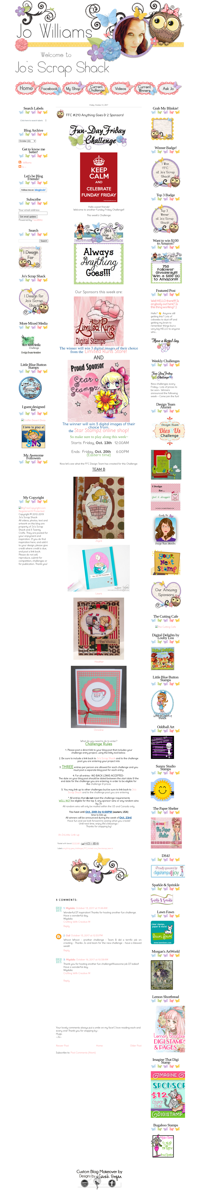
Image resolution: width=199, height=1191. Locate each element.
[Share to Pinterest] (97, 843)
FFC (85, 848)
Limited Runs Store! (106, 351)
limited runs (92, 848)
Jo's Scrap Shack (106, 758)
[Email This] (85, 843)
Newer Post (62, 1045)
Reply (66, 926)
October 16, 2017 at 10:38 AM (92, 959)
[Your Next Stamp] (33, 447)
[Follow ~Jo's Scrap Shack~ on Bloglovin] (33, 191)
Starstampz (102, 848)
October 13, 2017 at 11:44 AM (91, 908)
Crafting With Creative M (76, 921)
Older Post (135, 1045)
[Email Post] (82, 843)
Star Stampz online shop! (101, 430)
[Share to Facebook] (94, 843)
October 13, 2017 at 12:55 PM (87, 935)
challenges (79, 848)
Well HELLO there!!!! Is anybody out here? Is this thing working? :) (165, 304)
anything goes (68, 848)
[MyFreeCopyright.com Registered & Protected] (33, 511)
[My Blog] (33, 420)
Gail (68, 935)
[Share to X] (91, 843)
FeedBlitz (37, 219)
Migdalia (70, 908)
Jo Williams (25, 162)
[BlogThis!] (88, 843)
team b (110, 848)
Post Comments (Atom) (83, 1052)
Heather (99, 661)
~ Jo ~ (22, 166)
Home (99, 1045)
